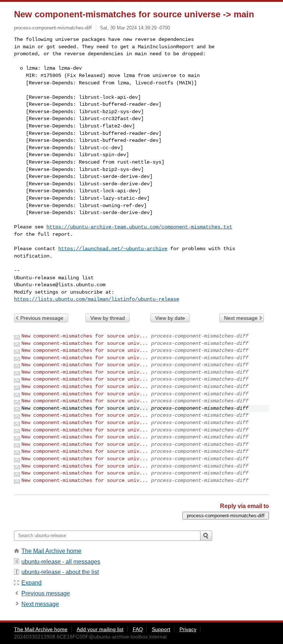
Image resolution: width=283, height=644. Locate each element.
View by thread (107, 318)
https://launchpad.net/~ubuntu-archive (112, 249)
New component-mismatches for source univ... (84, 336)
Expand (31, 583)
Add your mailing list (100, 629)
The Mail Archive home (51, 551)
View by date (170, 318)
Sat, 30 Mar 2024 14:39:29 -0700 (135, 28)
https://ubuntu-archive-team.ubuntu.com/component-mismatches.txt (139, 227)
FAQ (138, 629)
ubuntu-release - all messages (60, 562)
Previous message (41, 318)
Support (161, 629)
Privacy (187, 629)
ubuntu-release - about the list (60, 572)
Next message (241, 318)
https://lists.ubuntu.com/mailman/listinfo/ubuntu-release (96, 299)
